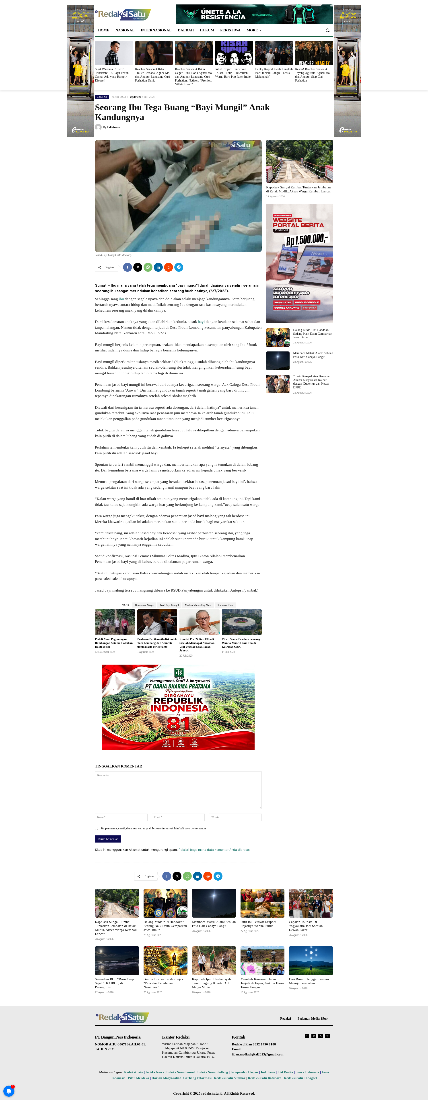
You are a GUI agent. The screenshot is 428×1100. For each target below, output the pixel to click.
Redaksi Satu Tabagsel (300, 1078)
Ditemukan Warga (144, 605)
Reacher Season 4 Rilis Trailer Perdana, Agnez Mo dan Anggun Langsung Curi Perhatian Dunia (152, 74)
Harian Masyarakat (166, 1078)
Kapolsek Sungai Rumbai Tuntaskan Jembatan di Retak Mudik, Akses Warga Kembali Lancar (298, 189)
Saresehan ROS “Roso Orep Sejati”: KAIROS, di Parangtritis (114, 983)
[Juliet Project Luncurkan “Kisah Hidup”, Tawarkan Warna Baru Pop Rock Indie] (234, 53)
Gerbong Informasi (197, 1078)
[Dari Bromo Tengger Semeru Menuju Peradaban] (311, 960)
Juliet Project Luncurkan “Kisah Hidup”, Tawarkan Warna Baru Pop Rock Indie (233, 72)
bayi (201, 322)
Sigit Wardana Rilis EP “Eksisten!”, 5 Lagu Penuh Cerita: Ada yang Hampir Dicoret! (112, 74)
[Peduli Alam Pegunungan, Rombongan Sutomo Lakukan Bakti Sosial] (115, 622)
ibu (121, 299)
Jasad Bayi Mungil (169, 605)
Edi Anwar (114, 127)
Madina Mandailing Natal (198, 605)
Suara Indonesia (307, 1072)
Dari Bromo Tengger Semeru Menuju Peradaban (309, 981)
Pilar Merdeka (138, 1078)
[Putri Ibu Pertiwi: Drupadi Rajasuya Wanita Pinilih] (263, 903)
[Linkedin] (158, 267)
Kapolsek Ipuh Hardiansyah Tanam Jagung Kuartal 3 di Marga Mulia (211, 983)
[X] (137, 267)
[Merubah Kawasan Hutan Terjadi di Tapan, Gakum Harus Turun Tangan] (263, 960)
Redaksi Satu (133, 1072)
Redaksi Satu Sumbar (230, 1078)
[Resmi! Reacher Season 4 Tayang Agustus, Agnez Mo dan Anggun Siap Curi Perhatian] (314, 53)
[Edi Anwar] (99, 127)
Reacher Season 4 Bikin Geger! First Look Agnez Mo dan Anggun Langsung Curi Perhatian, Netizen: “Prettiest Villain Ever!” (193, 76)
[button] (327, 30)
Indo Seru (268, 1072)
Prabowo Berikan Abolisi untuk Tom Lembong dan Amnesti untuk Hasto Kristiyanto (157, 642)
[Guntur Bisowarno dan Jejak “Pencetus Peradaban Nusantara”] (166, 960)
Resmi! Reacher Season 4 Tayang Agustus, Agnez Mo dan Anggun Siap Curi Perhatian (312, 74)
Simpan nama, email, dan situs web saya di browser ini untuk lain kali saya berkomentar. (153, 828)
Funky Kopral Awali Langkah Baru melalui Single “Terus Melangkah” (274, 72)
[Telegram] (178, 267)
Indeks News (155, 1072)
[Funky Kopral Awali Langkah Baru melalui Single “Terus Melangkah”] (274, 53)
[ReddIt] (168, 267)
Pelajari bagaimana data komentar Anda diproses (214, 849)
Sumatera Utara (225, 605)
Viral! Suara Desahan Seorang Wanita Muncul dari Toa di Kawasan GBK (241, 642)
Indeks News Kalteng (212, 1072)
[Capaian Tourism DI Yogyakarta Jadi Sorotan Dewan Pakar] (311, 903)
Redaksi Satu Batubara (265, 1078)
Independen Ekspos (244, 1072)
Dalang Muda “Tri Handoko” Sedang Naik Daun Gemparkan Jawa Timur (312, 333)
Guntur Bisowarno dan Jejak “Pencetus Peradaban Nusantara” (163, 983)
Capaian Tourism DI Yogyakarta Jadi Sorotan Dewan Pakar (306, 926)
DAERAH (102, 97)
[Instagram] (313, 1036)
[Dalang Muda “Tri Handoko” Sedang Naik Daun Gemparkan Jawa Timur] (278, 337)
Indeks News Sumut (180, 1072)
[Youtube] (327, 1036)
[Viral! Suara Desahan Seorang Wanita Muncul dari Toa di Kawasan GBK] (242, 622)
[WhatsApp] (148, 267)
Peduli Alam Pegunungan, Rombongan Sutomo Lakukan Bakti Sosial (114, 642)
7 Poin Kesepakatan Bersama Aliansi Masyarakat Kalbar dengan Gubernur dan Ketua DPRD (311, 382)
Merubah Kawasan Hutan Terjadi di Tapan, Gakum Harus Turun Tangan (262, 983)
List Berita (285, 1072)
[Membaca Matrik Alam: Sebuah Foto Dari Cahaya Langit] (278, 360)
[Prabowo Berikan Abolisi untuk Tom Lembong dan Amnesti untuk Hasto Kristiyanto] (157, 622)
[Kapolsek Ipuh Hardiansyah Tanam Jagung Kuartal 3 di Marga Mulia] (214, 960)
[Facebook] (127, 267)
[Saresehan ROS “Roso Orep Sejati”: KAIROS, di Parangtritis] (117, 960)
